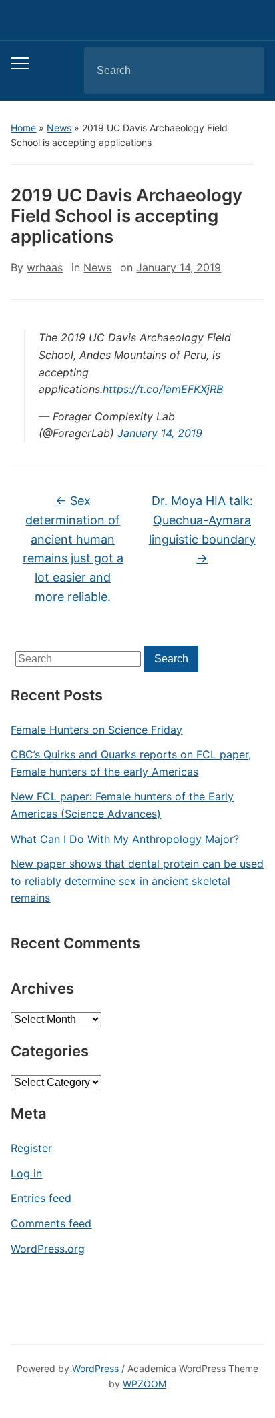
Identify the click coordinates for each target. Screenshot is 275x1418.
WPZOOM (144, 1383)
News (59, 127)
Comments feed (51, 1223)
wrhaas (45, 267)
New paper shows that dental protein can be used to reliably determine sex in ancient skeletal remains (137, 880)
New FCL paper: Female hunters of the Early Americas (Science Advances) (122, 805)
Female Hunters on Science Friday (96, 729)
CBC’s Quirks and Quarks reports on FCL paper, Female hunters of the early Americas (131, 763)
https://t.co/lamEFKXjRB (163, 389)
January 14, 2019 (159, 433)
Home (23, 127)
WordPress (95, 1368)
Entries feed (41, 1198)
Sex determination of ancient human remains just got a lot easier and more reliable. (73, 549)
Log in (26, 1173)
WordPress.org (48, 1248)
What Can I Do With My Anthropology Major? (125, 839)
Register (31, 1148)
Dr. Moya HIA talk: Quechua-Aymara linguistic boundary (202, 529)
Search (243, 70)
